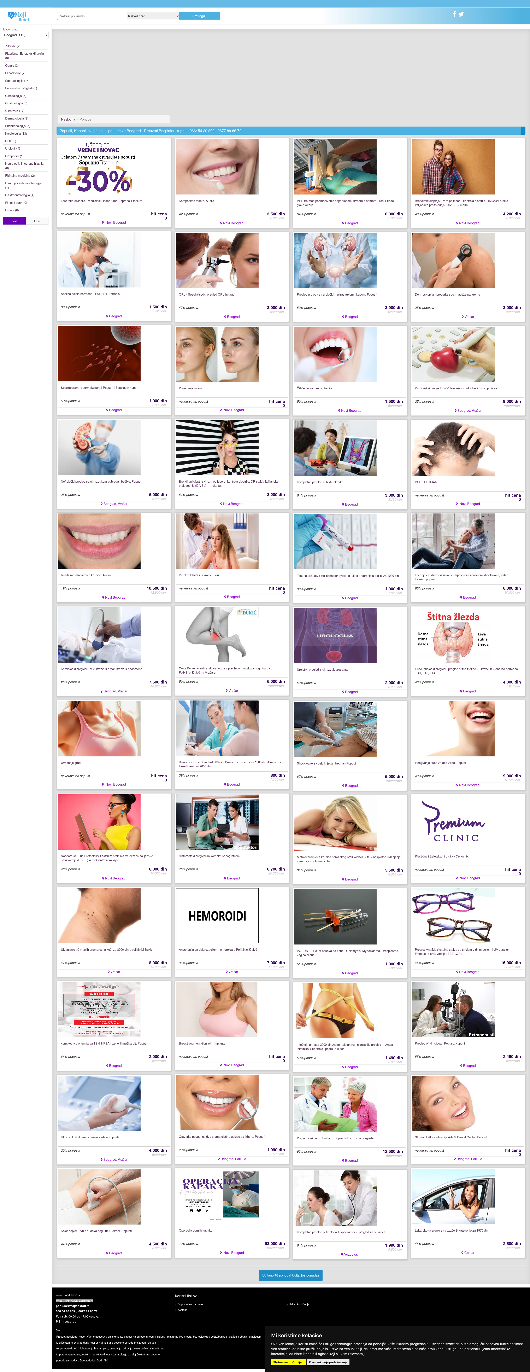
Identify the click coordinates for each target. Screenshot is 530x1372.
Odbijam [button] (298, 1362)
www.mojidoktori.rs (68, 1295)
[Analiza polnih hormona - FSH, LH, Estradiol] (99, 259)
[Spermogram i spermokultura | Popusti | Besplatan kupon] (99, 353)
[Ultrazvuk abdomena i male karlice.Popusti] (99, 1102)
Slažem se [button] (280, 1362)
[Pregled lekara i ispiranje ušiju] (217, 540)
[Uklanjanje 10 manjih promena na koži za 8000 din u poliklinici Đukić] (99, 915)
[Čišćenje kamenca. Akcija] (335, 353)
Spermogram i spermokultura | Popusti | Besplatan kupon (99, 387)
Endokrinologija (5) (17, 125)
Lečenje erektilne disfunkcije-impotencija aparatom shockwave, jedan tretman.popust (461, 577)
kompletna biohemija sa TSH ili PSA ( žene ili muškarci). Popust (104, 1043)
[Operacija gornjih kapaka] (217, 1196)
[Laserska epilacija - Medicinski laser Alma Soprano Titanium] (99, 166)
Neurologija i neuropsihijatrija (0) (24, 165)
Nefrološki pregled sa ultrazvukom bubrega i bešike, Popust (101, 481)
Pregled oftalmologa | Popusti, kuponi (440, 1043)
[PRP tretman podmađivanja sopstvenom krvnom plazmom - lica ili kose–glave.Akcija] (335, 166)
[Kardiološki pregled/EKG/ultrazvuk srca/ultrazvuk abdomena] (99, 634)
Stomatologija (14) (17, 80)
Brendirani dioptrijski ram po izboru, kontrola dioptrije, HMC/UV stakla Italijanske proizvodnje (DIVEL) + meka (461, 203)
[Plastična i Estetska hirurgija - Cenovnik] (453, 822)
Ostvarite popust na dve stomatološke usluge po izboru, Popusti (222, 1136)
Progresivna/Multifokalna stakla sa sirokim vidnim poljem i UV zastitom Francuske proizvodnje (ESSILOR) (463, 951)
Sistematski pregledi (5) (21, 88)
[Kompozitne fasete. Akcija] (217, 166)
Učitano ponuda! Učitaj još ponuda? (290, 1275)
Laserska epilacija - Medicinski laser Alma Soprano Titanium (101, 201)
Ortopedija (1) (14, 156)
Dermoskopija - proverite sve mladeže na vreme (447, 294)
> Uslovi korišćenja (297, 1304)
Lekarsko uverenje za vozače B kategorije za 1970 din (451, 1230)
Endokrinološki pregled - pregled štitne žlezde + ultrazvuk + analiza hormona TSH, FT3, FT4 (466, 671)
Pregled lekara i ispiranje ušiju (199, 575)
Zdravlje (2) (12, 46)
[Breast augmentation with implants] (217, 1009)
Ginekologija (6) (15, 95)
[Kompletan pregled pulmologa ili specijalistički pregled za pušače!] (335, 1197)
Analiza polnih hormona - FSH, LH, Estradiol (90, 294)
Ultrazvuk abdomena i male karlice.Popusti (90, 1137)
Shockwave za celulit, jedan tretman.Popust (326, 763)
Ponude (14, 220)
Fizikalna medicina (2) (20, 175)
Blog (58, 1330)
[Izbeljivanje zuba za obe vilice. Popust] (453, 728)
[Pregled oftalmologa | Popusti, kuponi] (453, 1009)
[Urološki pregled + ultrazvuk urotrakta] (335, 635)
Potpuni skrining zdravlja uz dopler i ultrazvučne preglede (335, 1138)
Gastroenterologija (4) (19, 195)
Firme (37, 220)
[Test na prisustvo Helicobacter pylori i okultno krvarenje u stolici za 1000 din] (335, 541)
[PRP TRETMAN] (453, 447)
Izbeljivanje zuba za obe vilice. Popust (440, 763)
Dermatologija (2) (16, 118)
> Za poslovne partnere (189, 1304)
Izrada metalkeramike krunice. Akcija (86, 575)
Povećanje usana (190, 388)
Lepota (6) (12, 210)
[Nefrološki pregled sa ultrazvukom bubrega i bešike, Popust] (99, 447)
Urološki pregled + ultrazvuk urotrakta (322, 669)
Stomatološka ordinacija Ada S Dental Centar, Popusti (451, 1137)
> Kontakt (181, 1310)
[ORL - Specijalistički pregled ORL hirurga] (217, 260)
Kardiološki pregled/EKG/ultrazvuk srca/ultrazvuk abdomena (101, 669)
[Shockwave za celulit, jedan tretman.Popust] (335, 729)
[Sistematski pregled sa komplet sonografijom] (217, 821)
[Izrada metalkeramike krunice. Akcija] (99, 540)
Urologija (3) (13, 148)
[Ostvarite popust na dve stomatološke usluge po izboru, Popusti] (217, 1102)
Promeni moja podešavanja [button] (328, 1362)
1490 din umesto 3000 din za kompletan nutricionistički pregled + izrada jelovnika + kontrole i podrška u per (345, 1046)
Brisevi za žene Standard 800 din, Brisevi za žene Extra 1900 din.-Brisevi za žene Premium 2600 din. (230, 764)
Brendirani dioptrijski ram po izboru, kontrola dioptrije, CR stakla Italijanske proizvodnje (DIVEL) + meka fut (228, 483)
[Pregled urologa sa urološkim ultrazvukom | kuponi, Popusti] (335, 260)
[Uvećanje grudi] (99, 728)
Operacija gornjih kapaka (195, 1230)
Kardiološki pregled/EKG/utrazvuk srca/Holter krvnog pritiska (456, 388)
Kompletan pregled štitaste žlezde (319, 482)
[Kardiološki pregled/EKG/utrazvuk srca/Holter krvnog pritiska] (453, 353)
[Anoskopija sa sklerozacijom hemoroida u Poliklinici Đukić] (217, 915)
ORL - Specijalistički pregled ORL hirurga (206, 294)
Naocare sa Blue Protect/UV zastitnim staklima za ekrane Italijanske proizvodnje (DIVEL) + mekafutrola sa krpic (107, 858)
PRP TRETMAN (426, 482)
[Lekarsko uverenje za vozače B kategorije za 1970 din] (453, 1196)
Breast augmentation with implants (202, 1043)
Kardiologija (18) (16, 133)
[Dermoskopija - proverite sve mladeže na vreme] (453, 260)
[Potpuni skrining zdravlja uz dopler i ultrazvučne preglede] (335, 1103)
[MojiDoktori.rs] (26, 15)
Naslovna (68, 119)
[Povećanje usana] (217, 353)
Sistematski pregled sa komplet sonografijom (209, 856)
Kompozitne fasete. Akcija (196, 201)
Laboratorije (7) (15, 73)
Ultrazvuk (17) (14, 110)
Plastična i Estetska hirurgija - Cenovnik (442, 856)
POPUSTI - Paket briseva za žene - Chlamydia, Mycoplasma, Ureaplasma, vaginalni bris (348, 953)
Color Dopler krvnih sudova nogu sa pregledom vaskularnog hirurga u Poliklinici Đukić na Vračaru (225, 670)
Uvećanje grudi (71, 763)
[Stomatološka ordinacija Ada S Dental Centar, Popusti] (453, 1102)
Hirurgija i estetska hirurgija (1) (23, 185)
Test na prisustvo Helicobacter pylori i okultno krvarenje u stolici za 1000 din (348, 576)
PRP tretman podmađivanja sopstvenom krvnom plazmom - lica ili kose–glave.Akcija (346, 203)
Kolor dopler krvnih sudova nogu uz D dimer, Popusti (96, 1231)
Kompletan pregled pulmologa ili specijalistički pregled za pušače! (341, 1232)
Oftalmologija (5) (16, 103)
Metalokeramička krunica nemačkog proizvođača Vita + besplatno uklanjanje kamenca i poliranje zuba (348, 859)
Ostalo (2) (12, 65)
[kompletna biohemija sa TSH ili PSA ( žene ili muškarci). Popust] (99, 1009)
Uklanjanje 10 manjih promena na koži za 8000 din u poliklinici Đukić (107, 949)
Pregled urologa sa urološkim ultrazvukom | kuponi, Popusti (337, 294)
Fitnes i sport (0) (16, 202)
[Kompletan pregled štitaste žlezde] (335, 447)
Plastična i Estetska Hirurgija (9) (24, 55)
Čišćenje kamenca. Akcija (314, 388)
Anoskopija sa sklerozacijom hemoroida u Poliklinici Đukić (218, 949)
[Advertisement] (114, 72)
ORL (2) (10, 141)
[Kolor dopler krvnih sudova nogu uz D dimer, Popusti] (99, 1196)
